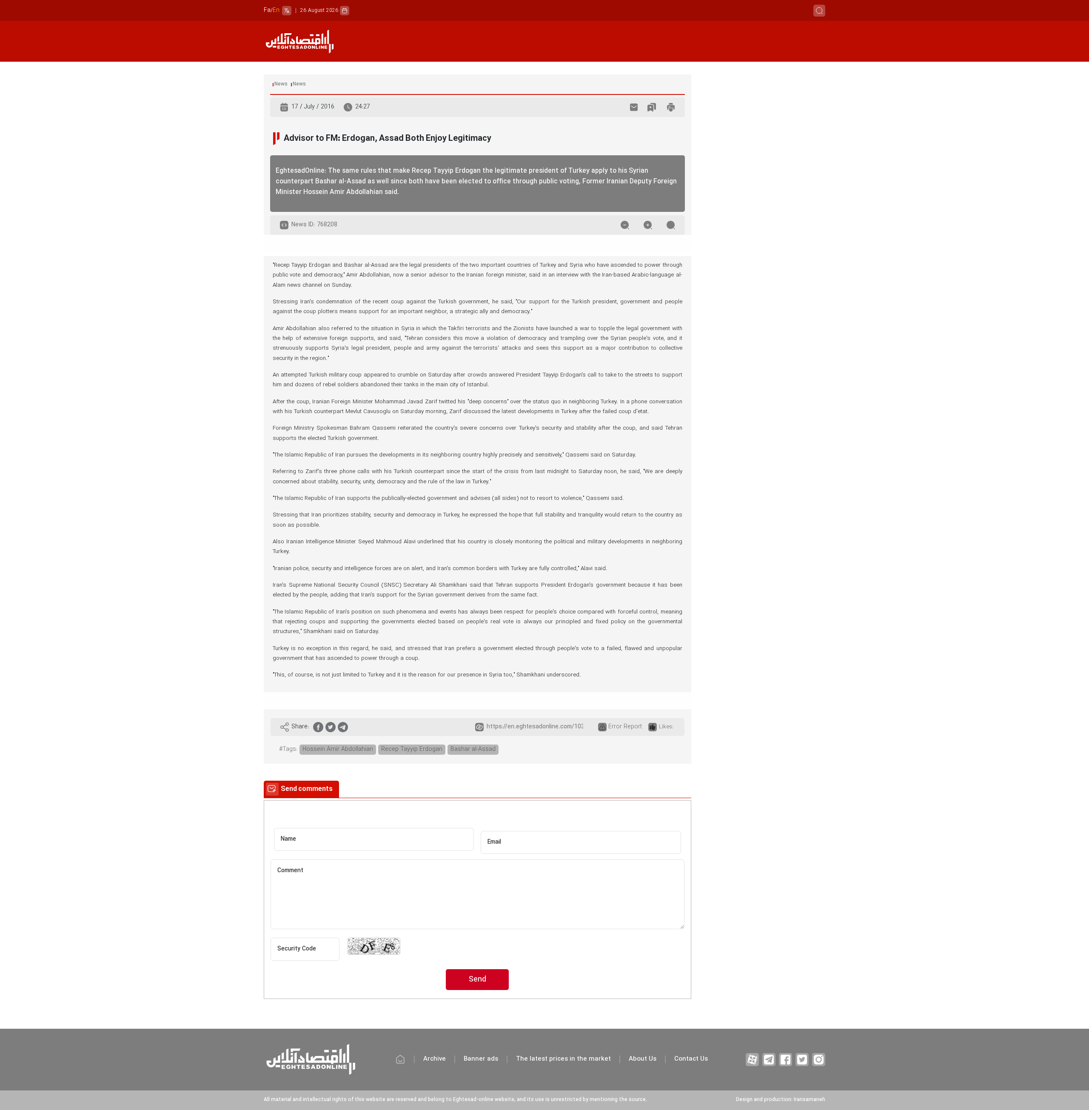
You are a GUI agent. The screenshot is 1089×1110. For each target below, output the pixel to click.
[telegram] (343, 727)
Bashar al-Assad (473, 749)
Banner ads (481, 1059)
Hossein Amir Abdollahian (337, 749)
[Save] (652, 107)
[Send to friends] (634, 107)
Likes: (666, 727)
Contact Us (691, 1059)
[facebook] (318, 727)
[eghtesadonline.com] (299, 41)
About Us (642, 1059)
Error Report (625, 726)
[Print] (671, 107)
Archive (434, 1059)
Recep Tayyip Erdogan (411, 749)
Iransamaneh (809, 1100)
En (276, 10)
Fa (267, 10)
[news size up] (648, 225)
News (281, 84)
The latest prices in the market (563, 1059)
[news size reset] (671, 225)
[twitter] (330, 727)
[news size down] (625, 225)
